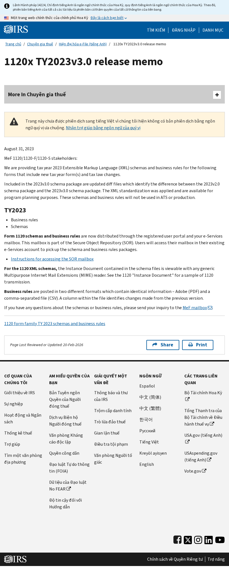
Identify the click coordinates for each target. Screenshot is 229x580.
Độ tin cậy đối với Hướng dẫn (65, 503)
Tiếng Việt (149, 442)
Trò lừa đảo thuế (110, 422)
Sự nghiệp (13, 404)
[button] (183, 30)
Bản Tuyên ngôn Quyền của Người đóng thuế (65, 399)
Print (201, 345)
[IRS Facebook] (177, 538)
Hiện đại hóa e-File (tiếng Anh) (83, 44)
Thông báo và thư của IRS (111, 396)
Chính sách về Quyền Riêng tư (175, 559)
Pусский (147, 431)
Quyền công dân (64, 453)
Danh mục (212, 30)
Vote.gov (192, 471)
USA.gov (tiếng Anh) (203, 435)
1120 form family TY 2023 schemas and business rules (54, 324)
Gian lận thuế (107, 433)
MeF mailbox (195, 308)
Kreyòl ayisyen (153, 453)
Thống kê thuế (18, 433)
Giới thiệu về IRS (19, 393)
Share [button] (167, 345)
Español (147, 386)
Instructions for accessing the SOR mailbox (52, 259)
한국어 (146, 419)
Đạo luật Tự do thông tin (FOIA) (69, 467)
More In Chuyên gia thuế (37, 94)
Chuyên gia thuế (40, 44)
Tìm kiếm (156, 30)
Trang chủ (13, 44)
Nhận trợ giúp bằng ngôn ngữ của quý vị (103, 128)
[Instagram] (198, 538)
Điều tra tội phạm (111, 444)
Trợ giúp (12, 444)
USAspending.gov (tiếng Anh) (200, 456)
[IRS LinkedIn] (208, 538)
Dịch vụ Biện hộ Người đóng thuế (65, 420)
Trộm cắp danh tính (113, 411)
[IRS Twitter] (188, 538)
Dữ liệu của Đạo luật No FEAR (68, 485)
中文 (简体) (150, 397)
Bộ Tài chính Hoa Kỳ (203, 393)
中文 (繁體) (150, 408)
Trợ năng (216, 559)
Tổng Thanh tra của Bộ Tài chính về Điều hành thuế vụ (203, 417)
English (146, 464)
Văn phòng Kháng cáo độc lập (66, 438)
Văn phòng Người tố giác (113, 458)
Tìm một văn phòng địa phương (23, 458)
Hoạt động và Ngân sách (22, 418)
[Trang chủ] (16, 29)
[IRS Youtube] (220, 538)
